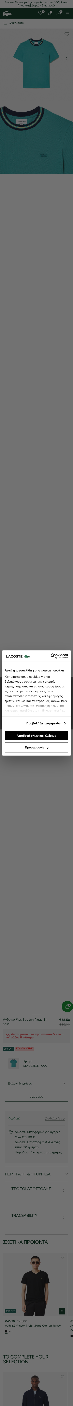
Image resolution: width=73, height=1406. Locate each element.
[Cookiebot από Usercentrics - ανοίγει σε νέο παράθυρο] (51, 656)
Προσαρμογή (34, 747)
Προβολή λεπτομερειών (43, 723)
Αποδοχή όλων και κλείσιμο (36, 735)
